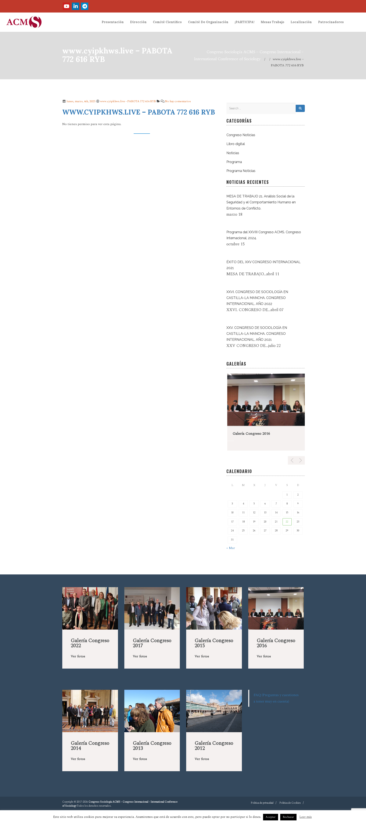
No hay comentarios (178, 101)
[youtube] (66, 6)
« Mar (230, 547)
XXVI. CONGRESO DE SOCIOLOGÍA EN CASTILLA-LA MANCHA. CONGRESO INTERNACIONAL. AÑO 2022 (257, 298)
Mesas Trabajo (272, 22)
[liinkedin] (75, 6)
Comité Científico (167, 22)
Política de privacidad (262, 803)
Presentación (113, 22)
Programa (234, 162)
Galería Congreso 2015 (214, 643)
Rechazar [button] (288, 817)
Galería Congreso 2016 (250, 433)
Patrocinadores (331, 22)
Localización (301, 22)
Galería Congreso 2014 (90, 745)
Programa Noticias (240, 171)
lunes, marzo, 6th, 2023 (80, 101)
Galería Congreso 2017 (152, 643)
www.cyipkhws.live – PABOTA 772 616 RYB (138, 112)
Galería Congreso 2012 (214, 745)
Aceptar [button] (271, 817)
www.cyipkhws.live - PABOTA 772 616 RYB (128, 101)
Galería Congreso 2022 (90, 643)
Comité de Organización (208, 22)
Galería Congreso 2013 (152, 745)
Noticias (232, 153)
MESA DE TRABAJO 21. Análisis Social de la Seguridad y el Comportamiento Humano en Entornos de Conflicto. (261, 202)
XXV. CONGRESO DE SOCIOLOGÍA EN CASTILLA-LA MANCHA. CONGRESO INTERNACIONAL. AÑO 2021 (256, 334)
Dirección (138, 22)
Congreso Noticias (240, 135)
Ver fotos (78, 656)
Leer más (305, 816)
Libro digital (235, 144)
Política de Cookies (290, 803)
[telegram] (84, 6)
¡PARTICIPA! (244, 22)
